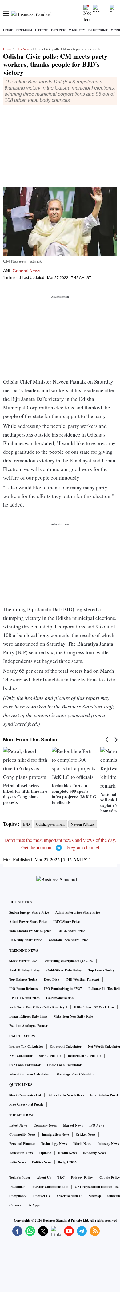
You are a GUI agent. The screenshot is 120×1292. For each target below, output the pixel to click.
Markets (77, 30)
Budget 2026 (67, 1162)
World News (82, 1144)
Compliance (18, 1196)
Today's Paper (19, 1177)
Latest (41, 30)
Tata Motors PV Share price (30, 931)
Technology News (54, 1144)
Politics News (41, 1162)
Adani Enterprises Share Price (77, 912)
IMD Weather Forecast (82, 979)
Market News (73, 1125)
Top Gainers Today (23, 979)
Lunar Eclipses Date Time (28, 1016)
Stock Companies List (25, 1095)
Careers (15, 1205)
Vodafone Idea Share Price (68, 940)
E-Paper (58, 30)
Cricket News (85, 1134)
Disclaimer (17, 1187)
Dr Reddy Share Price (25, 940)
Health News (67, 1153)
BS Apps (33, 1205)
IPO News (96, 1125)
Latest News (18, 1125)
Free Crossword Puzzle (26, 1104)
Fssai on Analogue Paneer (28, 1025)
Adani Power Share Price (28, 921)
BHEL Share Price (71, 931)
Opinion (45, 1153)
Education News (21, 1153)
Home (8, 30)
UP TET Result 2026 (24, 998)
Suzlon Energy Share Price (29, 912)
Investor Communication (49, 1187)
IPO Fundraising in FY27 (63, 989)
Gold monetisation (60, 998)
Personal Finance (22, 1144)
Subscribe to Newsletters (66, 1095)
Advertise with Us (69, 1196)
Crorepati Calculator (66, 1046)
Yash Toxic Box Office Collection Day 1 (38, 1007)
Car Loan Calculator (25, 1065)
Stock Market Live (23, 961)
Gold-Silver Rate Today (64, 970)
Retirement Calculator (84, 1056)
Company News (45, 1125)
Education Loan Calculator (29, 1074)
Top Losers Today (101, 970)
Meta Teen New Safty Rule (73, 1016)
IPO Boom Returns (23, 989)
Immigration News (55, 1134)
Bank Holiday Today (24, 970)
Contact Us (41, 1196)
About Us (44, 1177)
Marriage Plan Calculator (75, 1074)
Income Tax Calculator (26, 1046)
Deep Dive (51, 979)
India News (22, 48)
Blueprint (98, 30)
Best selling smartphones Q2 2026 (68, 961)
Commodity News (22, 1134)
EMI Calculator (21, 1056)
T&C (61, 1177)
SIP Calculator (50, 1056)
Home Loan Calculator (64, 1065)
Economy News (94, 1153)
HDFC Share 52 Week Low (94, 1007)
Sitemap (95, 1196)
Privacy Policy (82, 1177)
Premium (24, 30)
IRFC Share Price (66, 921)
